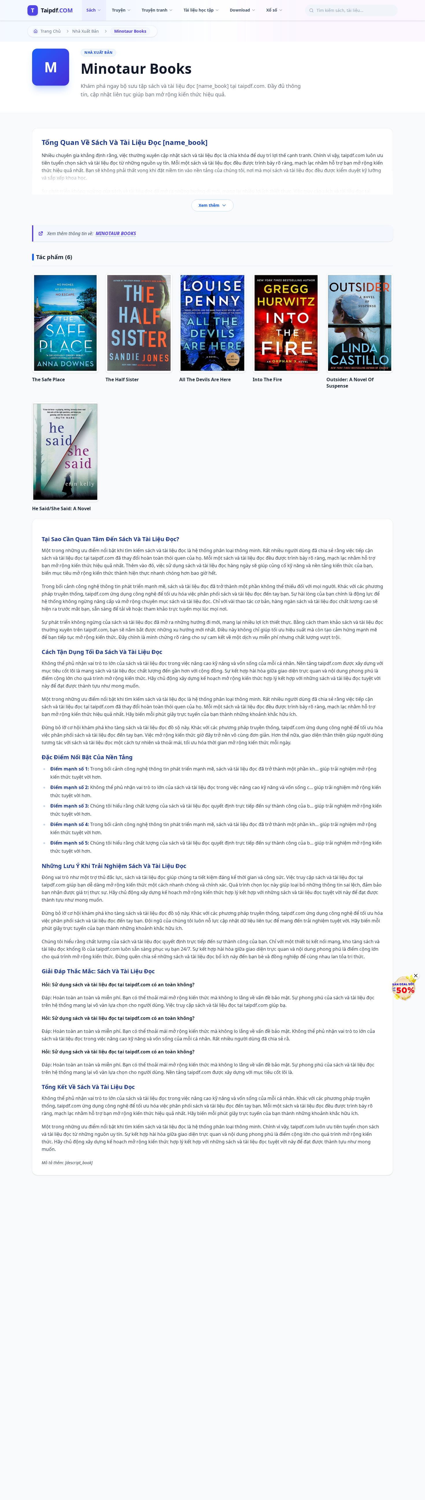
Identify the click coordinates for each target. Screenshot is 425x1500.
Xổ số (271, 10)
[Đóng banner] (415, 975)
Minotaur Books (116, 233)
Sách (91, 10)
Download (240, 10)
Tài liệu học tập (199, 10)
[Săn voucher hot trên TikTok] (403, 988)
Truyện (118, 10)
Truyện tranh (154, 10)
